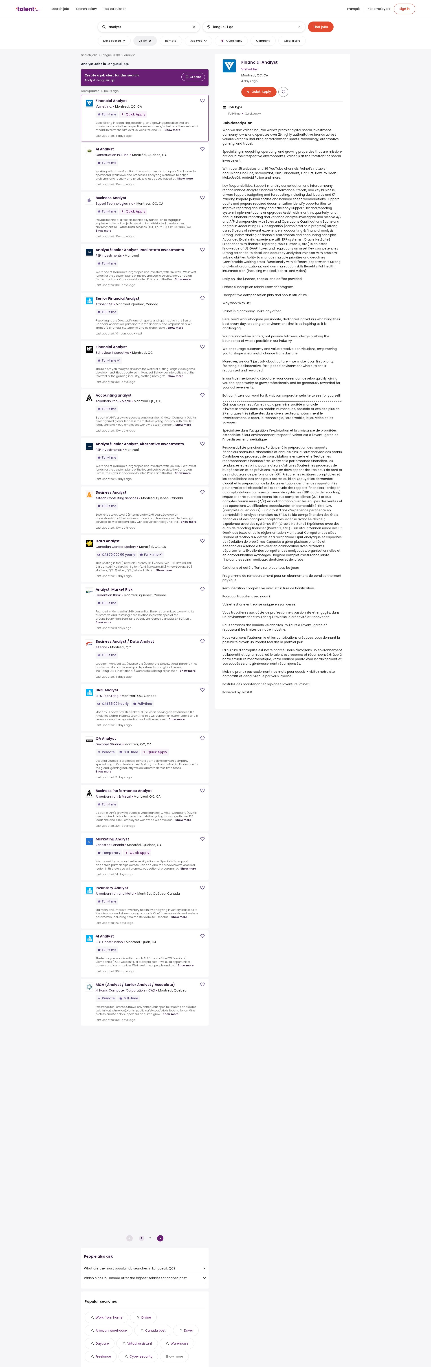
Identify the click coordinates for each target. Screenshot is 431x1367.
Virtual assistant (139, 1343)
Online (146, 1317)
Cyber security (141, 1356)
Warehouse (180, 1343)
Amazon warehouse (111, 1330)
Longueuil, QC (110, 55)
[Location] (250, 26)
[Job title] (145, 26)
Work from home (109, 1317)
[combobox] (149, 26)
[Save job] (202, 100)
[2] (160, 1238)
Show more (172, 130)
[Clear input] (194, 26)
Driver (188, 1330)
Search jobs (89, 55)
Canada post (155, 1330)
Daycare (102, 1343)
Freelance (103, 1356)
